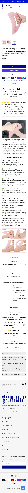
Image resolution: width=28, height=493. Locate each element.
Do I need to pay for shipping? (11, 374)
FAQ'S (3, 445)
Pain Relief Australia (16, 488)
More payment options (14, 74)
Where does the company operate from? (12, 364)
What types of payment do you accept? (12, 369)
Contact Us (5, 449)
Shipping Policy (6, 429)
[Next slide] (17, 38)
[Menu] (25, 6)
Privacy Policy (6, 421)
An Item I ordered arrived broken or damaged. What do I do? (13, 358)
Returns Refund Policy (8, 433)
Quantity (4, 58)
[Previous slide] (10, 38)
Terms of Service (7, 425)
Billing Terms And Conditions (10, 437)
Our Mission (5, 441)
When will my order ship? (10, 354)
